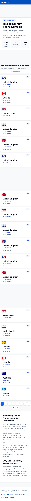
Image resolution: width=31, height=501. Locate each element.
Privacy (3, 494)
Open (7, 498)
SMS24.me (5, 2)
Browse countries (15, 71)
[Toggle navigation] (28, 2)
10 (17, 408)
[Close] (28, 493)
